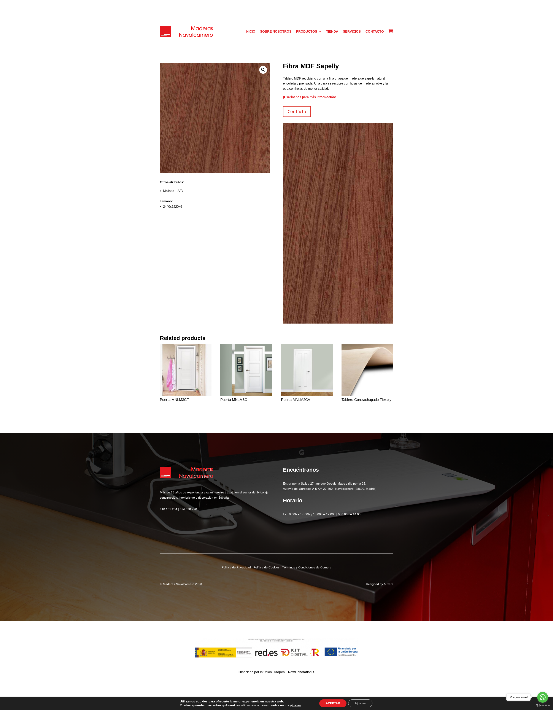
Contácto (297, 111)
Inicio (250, 31)
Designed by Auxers (379, 584)
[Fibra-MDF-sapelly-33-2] (338, 322)
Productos (306, 31)
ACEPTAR (333, 703)
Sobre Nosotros (275, 31)
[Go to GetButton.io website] (543, 705)
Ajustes (360, 703)
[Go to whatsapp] (542, 697)
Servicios (352, 31)
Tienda (332, 31)
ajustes (295, 705)
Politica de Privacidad (236, 567)
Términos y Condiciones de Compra (306, 567)
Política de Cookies (266, 567)
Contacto (374, 31)
